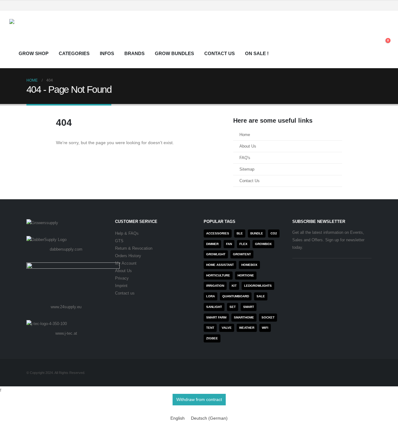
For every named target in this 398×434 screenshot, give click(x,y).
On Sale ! (257, 53)
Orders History (128, 256)
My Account (126, 263)
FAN (229, 244)
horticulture (218, 275)
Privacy (122, 278)
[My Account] (370, 35)
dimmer (212, 244)
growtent (242, 254)
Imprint (121, 286)
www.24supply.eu (66, 306)
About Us (247, 146)
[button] (384, 35)
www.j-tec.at (66, 333)
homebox (249, 265)
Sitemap (246, 169)
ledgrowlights (258, 285)
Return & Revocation (133, 248)
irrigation (215, 285)
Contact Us (219, 53)
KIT (234, 285)
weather (246, 327)
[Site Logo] (48, 33)
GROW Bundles (174, 53)
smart (248, 307)
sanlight (214, 307)
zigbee (212, 338)
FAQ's (244, 158)
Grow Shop (34, 53)
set (232, 307)
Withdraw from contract (199, 399)
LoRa (210, 296)
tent (210, 327)
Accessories (217, 233)
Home (244, 135)
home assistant (220, 265)
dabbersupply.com (66, 249)
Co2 (274, 233)
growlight (215, 254)
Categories (74, 53)
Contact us (125, 293)
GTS (119, 241)
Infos (107, 53)
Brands (134, 53)
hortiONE (246, 275)
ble (240, 233)
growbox (263, 244)
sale (261, 296)
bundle (256, 233)
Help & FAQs (127, 233)
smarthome (244, 317)
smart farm (216, 317)
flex (243, 244)
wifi (265, 327)
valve (227, 327)
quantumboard (235, 296)
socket (268, 317)
